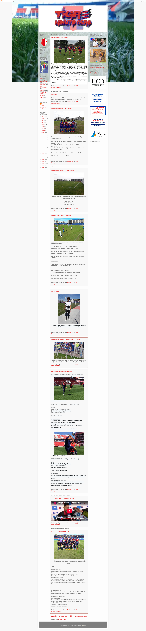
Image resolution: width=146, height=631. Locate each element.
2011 (43, 163)
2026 (43, 116)
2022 (43, 141)
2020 (43, 145)
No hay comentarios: (56, 87)
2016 (43, 153)
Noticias (42, 90)
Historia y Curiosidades (43, 81)
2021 (43, 143)
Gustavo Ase (44, 104)
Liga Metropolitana (43, 87)
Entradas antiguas (81, 616)
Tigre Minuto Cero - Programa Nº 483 (62, 498)
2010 (43, 165)
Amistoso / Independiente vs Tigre (61, 371)
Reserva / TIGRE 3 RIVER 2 (60, 532)
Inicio (71, 616)
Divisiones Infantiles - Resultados (61, 109)
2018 (43, 149)
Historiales (42, 84)
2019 (43, 147)
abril (43, 126)
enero (43, 132)
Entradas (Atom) (62, 619)
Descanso (54, 94)
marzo (43, 128)
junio (43, 122)
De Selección (55, 291)
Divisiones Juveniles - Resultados (61, 215)
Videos (42, 95)
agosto (43, 118)
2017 (43, 151)
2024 (43, 137)
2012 (43, 161)
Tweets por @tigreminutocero (97, 67)
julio (43, 120)
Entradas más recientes (59, 616)
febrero (43, 130)
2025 (43, 135)
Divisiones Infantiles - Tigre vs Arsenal (62, 170)
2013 (43, 159)
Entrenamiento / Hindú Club (59, 37)
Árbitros (42, 97)
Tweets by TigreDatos (95, 72)
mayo (43, 124)
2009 (43, 167)
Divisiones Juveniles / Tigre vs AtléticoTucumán (65, 339)
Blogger (83, 625)
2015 (43, 155)
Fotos (41, 78)
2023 (43, 139)
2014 (43, 157)
